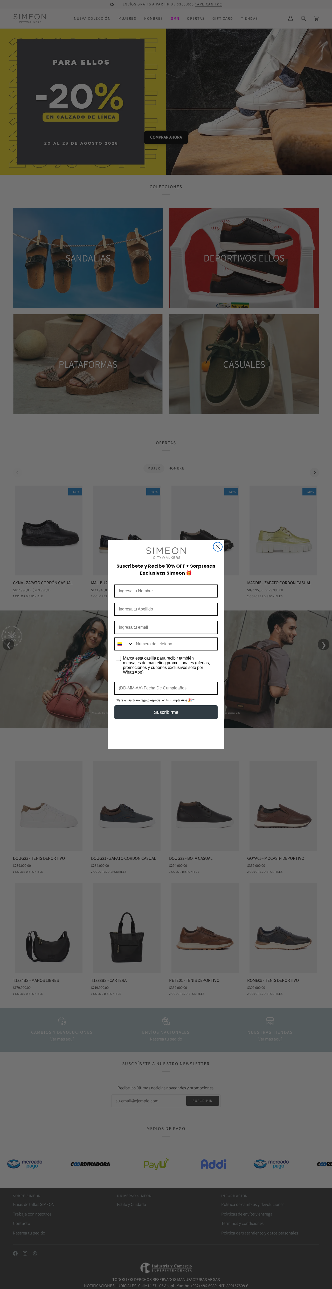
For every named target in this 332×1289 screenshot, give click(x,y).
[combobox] (124, 644)
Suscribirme (166, 712)
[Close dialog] (217, 546)
